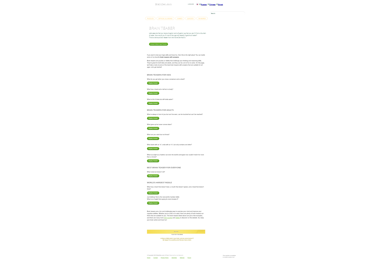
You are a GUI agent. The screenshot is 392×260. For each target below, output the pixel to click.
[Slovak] (219, 4)
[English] (197, 4)
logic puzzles (168, 218)
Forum (189, 257)
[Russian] (203, 4)
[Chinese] (211, 4)
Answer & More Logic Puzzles (158, 44)
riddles (177, 218)
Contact (155, 257)
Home (148, 257)
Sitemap (182, 257)
